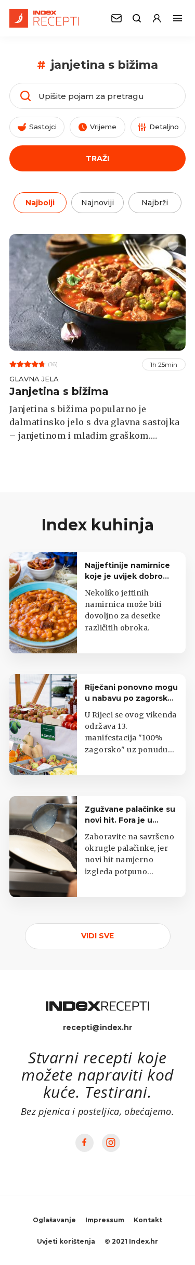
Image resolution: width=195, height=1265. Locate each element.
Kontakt (148, 1220)
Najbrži (154, 202)
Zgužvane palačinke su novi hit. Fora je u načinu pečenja (130, 820)
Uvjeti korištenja (66, 1241)
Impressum (104, 1220)
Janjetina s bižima (59, 391)
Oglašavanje (54, 1220)
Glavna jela (34, 379)
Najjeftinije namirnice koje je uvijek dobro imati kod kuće (127, 576)
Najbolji (40, 202)
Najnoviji (97, 202)
